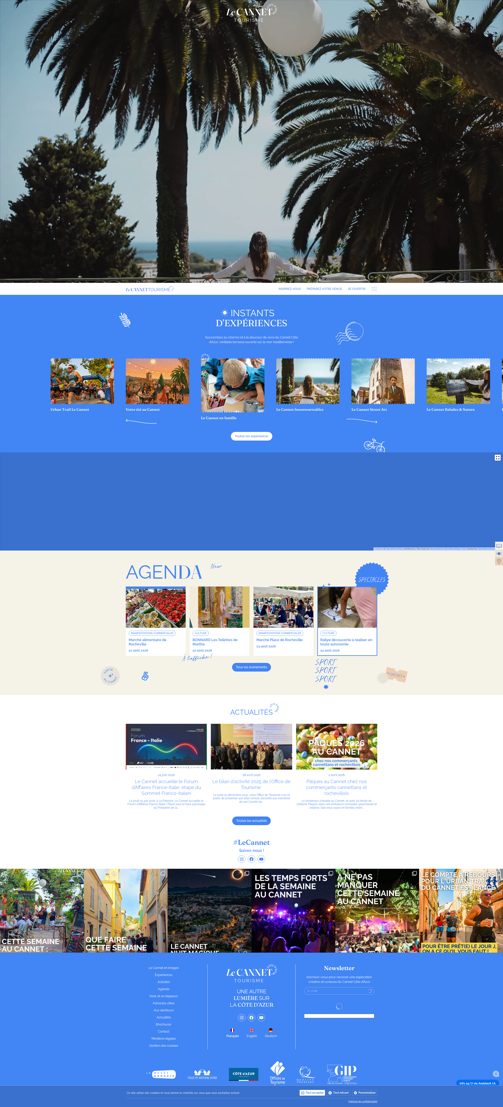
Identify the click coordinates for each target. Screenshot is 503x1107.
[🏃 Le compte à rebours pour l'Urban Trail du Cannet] (461, 911)
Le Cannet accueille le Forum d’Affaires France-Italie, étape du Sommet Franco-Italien (166, 787)
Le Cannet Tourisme (251, 13)
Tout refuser (341, 1092)
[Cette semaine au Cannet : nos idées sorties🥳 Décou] (42, 911)
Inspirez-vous (290, 289)
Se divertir (356, 289)
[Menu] (372, 289)
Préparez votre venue (324, 289)
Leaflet (378, 549)
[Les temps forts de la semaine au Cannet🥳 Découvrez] (293, 911)
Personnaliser (367, 1092)
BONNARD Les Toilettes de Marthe (215, 642)
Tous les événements (251, 667)
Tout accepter (315, 1092)
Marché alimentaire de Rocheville (147, 642)
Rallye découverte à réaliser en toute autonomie (346, 642)
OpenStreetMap (394, 549)
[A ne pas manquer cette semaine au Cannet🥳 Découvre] (377, 911)
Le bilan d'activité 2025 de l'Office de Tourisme (251, 784)
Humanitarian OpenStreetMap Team (448, 549)
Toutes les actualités (251, 821)
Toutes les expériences (251, 436)
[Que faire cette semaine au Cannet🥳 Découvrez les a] (126, 911)
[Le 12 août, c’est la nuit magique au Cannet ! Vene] (210, 911)
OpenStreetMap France (490, 549)
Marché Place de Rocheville (279, 640)
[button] (141, 421)
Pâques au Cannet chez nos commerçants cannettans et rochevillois (336, 787)
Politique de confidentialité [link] (362, 1101)
